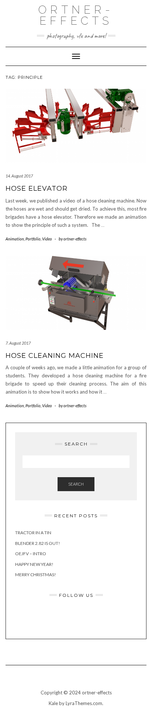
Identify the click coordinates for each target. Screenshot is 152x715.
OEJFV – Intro (30, 553)
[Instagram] (86, 616)
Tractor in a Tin (33, 532)
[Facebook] (46, 616)
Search (76, 484)
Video (47, 238)
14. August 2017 (19, 175)
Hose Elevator (37, 188)
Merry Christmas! (35, 574)
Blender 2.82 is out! (37, 543)
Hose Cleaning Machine (55, 356)
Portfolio (33, 238)
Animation (15, 238)
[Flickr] (66, 616)
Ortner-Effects (76, 15)
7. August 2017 (18, 343)
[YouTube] (106, 616)
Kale (53, 703)
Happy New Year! (34, 564)
